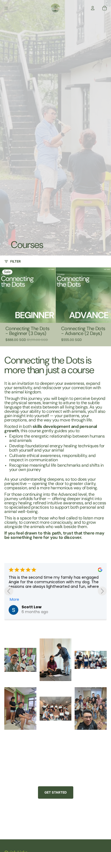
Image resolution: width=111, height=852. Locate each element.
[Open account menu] (93, 8)
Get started (55, 792)
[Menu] (6, 8)
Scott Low (31, 607)
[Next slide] (102, 590)
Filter (15, 261)
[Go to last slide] (8, 590)
